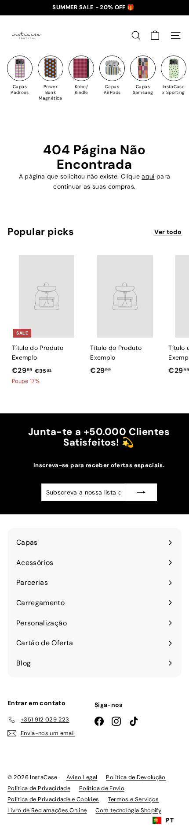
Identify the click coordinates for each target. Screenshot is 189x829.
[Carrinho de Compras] (155, 35)
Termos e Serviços (133, 799)
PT (170, 820)
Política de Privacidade (38, 788)
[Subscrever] (141, 492)
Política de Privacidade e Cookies (53, 799)
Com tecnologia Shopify (128, 810)
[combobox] (163, 820)
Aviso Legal (82, 777)
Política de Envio (101, 788)
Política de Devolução (135, 777)
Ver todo (168, 232)
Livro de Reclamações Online (47, 810)
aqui (148, 176)
